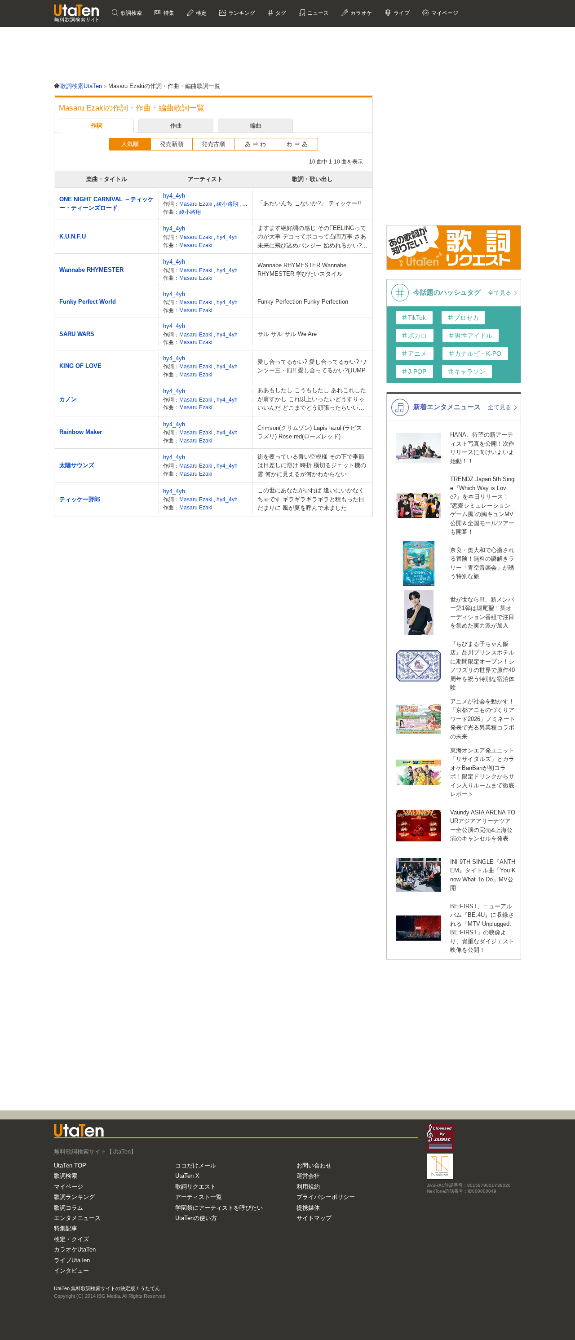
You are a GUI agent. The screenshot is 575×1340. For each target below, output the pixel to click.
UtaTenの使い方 (196, 1218)
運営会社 (308, 1175)
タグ (280, 13)
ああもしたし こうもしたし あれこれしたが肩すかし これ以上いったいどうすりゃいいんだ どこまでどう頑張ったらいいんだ (311, 399)
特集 (168, 13)
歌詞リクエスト (195, 1186)
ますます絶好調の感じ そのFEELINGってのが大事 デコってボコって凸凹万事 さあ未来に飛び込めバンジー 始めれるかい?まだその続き (312, 237)
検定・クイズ (71, 1239)
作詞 (96, 125)
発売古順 (213, 144)
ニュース (317, 13)
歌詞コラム (68, 1207)
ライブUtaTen (72, 1260)
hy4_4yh (174, 195)
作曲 (176, 125)
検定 (201, 13)
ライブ (401, 13)
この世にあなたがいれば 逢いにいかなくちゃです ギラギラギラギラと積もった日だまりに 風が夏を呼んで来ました (310, 499)
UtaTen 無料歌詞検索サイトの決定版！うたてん (107, 1288)
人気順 (130, 144)
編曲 (255, 125)
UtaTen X (187, 1175)
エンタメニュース (77, 1218)
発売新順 (171, 144)
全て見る (500, 292)
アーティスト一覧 (198, 1197)
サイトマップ (314, 1218)
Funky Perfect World (87, 301)
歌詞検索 (130, 13)
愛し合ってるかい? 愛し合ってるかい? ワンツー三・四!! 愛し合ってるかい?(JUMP (312, 366)
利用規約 (308, 1186)
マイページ (68, 1186)
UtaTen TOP (70, 1165)
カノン (68, 399)
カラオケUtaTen (75, 1249)
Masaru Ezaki (196, 204)
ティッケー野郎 (79, 499)
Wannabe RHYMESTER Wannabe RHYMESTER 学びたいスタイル (301, 270)
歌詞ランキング (74, 1197)
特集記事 (65, 1228)
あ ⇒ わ (255, 144)
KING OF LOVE (80, 366)
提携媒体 (308, 1207)
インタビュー (71, 1270)
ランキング (241, 13)
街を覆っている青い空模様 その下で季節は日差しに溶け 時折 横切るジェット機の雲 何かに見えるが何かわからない (311, 465)
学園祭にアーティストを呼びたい (219, 1207)
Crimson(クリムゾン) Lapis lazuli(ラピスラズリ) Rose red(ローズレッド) (309, 432)
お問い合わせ (314, 1165)
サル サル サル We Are (287, 334)
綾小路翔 (228, 204)
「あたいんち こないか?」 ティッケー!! (309, 203)
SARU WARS (76, 334)
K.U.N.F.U (72, 236)
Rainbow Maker (80, 432)
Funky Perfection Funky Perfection (302, 301)
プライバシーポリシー (325, 1197)
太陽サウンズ (76, 465)
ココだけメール (195, 1165)
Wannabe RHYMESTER (91, 269)
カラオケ (360, 13)
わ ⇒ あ (297, 144)
